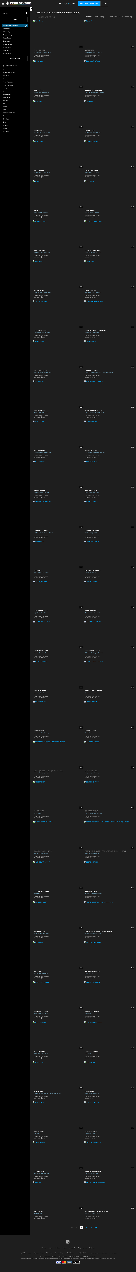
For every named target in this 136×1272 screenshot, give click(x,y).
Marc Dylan (96, 853)
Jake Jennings (46, 332)
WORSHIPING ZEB (91, 771)
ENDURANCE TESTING (42, 530)
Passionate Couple (93, 570)
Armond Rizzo (89, 92)
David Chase (89, 372)
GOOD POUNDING (91, 611)
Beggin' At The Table (93, 90)
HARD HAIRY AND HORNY (43, 851)
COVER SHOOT (39, 731)
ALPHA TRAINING (91, 450)
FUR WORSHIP (39, 1171)
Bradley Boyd (97, 292)
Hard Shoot (90, 210)
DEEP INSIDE (89, 1091)
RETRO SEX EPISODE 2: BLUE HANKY (98, 931)
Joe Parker (37, 853)
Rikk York (88, 653)
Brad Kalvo (45, 1173)
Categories (15, 59)
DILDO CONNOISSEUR (93, 1051)
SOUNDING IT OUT (91, 811)
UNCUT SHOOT (90, 731)
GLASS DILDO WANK (92, 971)
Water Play (38, 1211)
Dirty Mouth (39, 130)
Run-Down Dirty (40, 490)
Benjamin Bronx (46, 52)
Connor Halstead (99, 92)
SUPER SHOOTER (91, 1131)
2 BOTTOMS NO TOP (41, 651)
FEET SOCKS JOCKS (92, 651)
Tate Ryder (45, 1053)
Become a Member (89, 3)
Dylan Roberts (38, 1213)
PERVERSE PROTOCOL (93, 250)
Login (104, 3)
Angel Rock (37, 613)
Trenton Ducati (48, 372)
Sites (15, 19)
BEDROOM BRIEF (40, 931)
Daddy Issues (90, 290)
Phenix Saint (37, 332)
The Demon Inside (41, 330)
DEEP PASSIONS (39, 1051)
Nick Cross (96, 492)
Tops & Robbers (40, 370)
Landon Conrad (38, 492)
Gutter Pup (89, 50)
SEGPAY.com (82, 1258)
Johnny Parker (96, 1213)
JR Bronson (88, 332)
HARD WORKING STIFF (93, 1171)
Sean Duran (37, 212)
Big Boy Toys (39, 290)
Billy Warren (44, 212)
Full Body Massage (42, 611)
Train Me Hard (39, 50)
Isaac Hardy (45, 773)
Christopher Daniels (97, 653)
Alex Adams (45, 572)
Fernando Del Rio (98, 372)
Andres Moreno (45, 132)
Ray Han (43, 613)
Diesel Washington (90, 412)
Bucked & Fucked (92, 530)
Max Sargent (45, 92)
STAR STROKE (39, 1131)
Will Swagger (44, 1093)
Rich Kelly (36, 693)
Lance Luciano (38, 813)
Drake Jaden (37, 412)
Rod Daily (88, 1053)
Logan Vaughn (89, 773)
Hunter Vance (89, 212)
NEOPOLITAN (38, 1091)
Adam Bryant (89, 172)
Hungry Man (90, 130)
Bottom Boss (39, 170)
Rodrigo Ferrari (108, 372)
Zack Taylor (43, 693)
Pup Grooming (39, 410)
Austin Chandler (97, 52)
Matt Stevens (89, 292)
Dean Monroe (38, 1173)
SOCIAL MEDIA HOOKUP (93, 691)
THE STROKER (39, 811)
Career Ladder (91, 370)
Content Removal (110, 1258)
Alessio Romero (38, 292)
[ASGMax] (18, 3)
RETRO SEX (38, 971)
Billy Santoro (37, 52)
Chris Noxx (97, 212)
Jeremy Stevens (89, 893)
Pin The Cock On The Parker (96, 1211)
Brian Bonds (45, 653)
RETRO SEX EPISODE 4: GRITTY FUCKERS (49, 771)
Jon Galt (102, 452)
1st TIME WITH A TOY (41, 891)
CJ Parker (98, 933)
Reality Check (39, 450)
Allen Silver (37, 1093)
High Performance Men (41, 55)
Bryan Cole (47, 172)
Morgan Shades (89, 132)
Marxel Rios (88, 52)
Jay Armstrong (101, 412)
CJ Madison (88, 1173)
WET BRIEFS (38, 570)
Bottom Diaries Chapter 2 (95, 330)
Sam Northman (97, 613)
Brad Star (36, 1133)
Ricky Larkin (44, 853)
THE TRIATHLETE (91, 490)
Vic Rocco (96, 452)
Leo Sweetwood (48, 533)
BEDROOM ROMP (91, 891)
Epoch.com (30, 1258)
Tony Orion (98, 132)
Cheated (37, 210)
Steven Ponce (89, 693)
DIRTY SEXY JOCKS (41, 1011)
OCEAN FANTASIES (92, 1011)
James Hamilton (38, 372)
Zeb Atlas (97, 773)
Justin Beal (96, 172)
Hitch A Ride (39, 90)
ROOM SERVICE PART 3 (93, 410)
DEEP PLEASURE (40, 691)
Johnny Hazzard (45, 252)
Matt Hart (46, 492)
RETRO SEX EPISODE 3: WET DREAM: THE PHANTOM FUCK (106, 851)
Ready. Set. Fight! (92, 170)
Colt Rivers (37, 252)
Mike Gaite (45, 412)
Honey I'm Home (40, 250)
